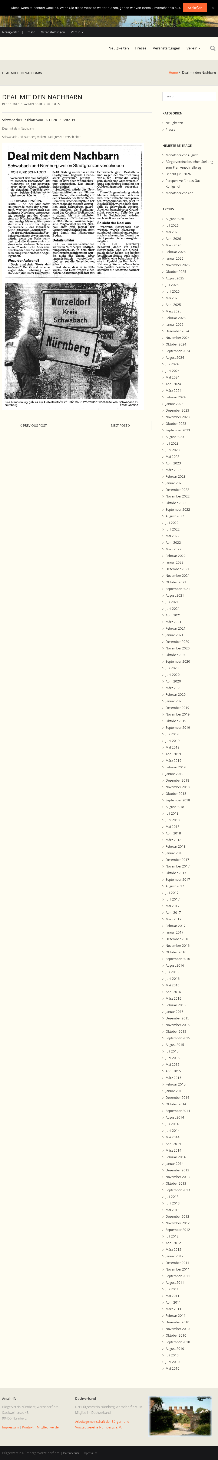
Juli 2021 (172, 602)
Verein (75, 32)
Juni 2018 (173, 820)
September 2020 (178, 661)
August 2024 (175, 357)
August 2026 (175, 219)
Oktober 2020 (176, 655)
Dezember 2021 (177, 569)
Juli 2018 (172, 813)
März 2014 (173, 1150)
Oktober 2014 (176, 1104)
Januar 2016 (175, 1011)
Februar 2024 (176, 397)
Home (173, 72)
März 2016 (173, 998)
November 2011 (178, 1269)
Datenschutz (71, 1453)
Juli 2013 (172, 1196)
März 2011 (173, 1309)
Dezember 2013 (177, 1170)
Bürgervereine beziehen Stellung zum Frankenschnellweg (189, 164)
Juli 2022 (172, 522)
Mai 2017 (172, 906)
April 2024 (173, 384)
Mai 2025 (172, 298)
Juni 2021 (173, 608)
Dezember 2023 (177, 410)
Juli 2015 (172, 1051)
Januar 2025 (175, 324)
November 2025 (178, 265)
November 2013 (178, 1177)
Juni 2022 (173, 529)
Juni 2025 (173, 291)
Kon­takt (27, 1427)
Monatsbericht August (182, 155)
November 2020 (178, 648)
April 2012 (173, 1243)
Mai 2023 (172, 456)
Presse (30, 32)
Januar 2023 (175, 483)
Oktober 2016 (176, 952)
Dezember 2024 (177, 331)
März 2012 (173, 1249)
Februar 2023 (176, 476)
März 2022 (173, 549)
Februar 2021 (176, 628)
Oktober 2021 (176, 582)
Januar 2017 (175, 932)
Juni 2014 (173, 1130)
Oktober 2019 (176, 721)
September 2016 (178, 959)
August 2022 (175, 516)
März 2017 (173, 919)
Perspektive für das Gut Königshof (183, 183)
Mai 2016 (172, 985)
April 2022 (173, 542)
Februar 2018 (176, 846)
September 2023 (178, 430)
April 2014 (173, 1144)
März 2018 (173, 840)
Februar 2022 (176, 556)
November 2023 (178, 417)
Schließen (195, 8)
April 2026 (173, 238)
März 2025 (173, 311)
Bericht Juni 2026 (178, 174)
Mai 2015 (172, 1064)
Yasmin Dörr (33, 104)
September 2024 (178, 351)
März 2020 (173, 688)
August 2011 (175, 1282)
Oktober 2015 (176, 1031)
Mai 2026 (172, 232)
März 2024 (173, 390)
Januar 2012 (175, 1256)
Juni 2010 (173, 1362)
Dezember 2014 (177, 1097)
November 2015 (178, 1025)
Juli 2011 (172, 1289)
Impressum (90, 1453)
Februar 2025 (176, 318)
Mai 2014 (172, 1137)
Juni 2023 (173, 450)
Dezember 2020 (177, 641)
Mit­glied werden (48, 1427)
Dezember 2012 (177, 1216)
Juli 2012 (172, 1236)
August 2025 (175, 278)
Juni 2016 (173, 978)
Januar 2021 (175, 635)
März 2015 (173, 1077)
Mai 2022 (172, 536)
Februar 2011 (176, 1315)
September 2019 (178, 727)
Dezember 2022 (177, 489)
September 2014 (178, 1111)
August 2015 (175, 1044)
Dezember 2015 (177, 1018)
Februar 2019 (176, 767)
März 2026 (173, 245)
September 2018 (178, 800)
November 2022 (178, 496)
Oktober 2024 (176, 344)
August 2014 (175, 1117)
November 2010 (178, 1329)
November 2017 (178, 866)
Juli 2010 (172, 1355)
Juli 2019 (172, 734)
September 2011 (178, 1276)
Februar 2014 (176, 1157)
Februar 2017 (176, 926)
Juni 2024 (173, 371)
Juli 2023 (172, 443)
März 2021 (173, 622)
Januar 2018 (175, 853)
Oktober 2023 (176, 423)
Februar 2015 (176, 1084)
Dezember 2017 (177, 859)
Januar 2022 (175, 562)
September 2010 (178, 1342)
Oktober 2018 (176, 793)
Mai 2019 (172, 747)
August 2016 (175, 965)
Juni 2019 (173, 741)
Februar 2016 (176, 1005)
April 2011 (173, 1302)
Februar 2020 (176, 694)
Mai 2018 (172, 826)
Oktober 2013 (176, 1183)
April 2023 (173, 463)
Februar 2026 (176, 252)
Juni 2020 (173, 674)
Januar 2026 (175, 258)
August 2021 (175, 595)
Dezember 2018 (177, 780)
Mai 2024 (172, 377)
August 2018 (175, 807)
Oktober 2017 (176, 873)
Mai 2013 (172, 1210)
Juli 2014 (172, 1124)
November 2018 (178, 787)
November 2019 (178, 714)
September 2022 (178, 509)
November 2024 (178, 337)
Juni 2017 (173, 899)
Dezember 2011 (177, 1263)
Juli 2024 (172, 364)
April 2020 (173, 681)
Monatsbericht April (180, 193)
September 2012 (178, 1229)
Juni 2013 (173, 1203)
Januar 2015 (175, 1091)
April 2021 (173, 615)
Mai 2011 (172, 1296)
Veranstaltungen (53, 32)
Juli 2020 (172, 668)
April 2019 (173, 754)
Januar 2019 (175, 774)
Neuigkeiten (11, 32)
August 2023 (175, 437)
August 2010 (175, 1348)
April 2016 (173, 992)
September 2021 (178, 589)
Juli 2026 (172, 225)
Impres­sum (10, 1427)
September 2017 (178, 879)
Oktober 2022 (176, 503)
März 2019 (173, 760)
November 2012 (178, 1223)
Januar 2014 (175, 1163)
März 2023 (173, 470)
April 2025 (173, 304)
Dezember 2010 (177, 1322)
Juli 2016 (172, 972)
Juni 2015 (173, 1058)
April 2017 (173, 912)
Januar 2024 (175, 404)
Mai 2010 (172, 1368)
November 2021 (178, 575)
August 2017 (175, 886)
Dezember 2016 (177, 939)
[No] (213, 8)
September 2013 (178, 1190)
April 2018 (173, 833)
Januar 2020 (175, 701)
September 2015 (178, 1038)
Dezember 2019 (177, 707)
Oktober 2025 (176, 271)
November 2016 (178, 945)
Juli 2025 (172, 285)
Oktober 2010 (176, 1335)
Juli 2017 (172, 892)
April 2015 (173, 1071)
